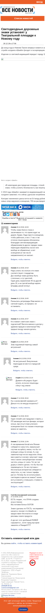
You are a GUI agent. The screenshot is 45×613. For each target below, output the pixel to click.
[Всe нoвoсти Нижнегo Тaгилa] (17, 15)
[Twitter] (7, 214)
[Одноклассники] (11, 214)
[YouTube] (6, 2)
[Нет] (42, 605)
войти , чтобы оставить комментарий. (26, 543)
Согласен (23, 609)
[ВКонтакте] (4, 214)
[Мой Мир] (14, 214)
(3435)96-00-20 (6, 586)
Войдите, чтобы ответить (20, 259)
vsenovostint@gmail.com (10, 588)
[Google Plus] (18, 214)
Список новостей (23, 18)
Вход (39, 2)
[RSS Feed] (3, 2)
